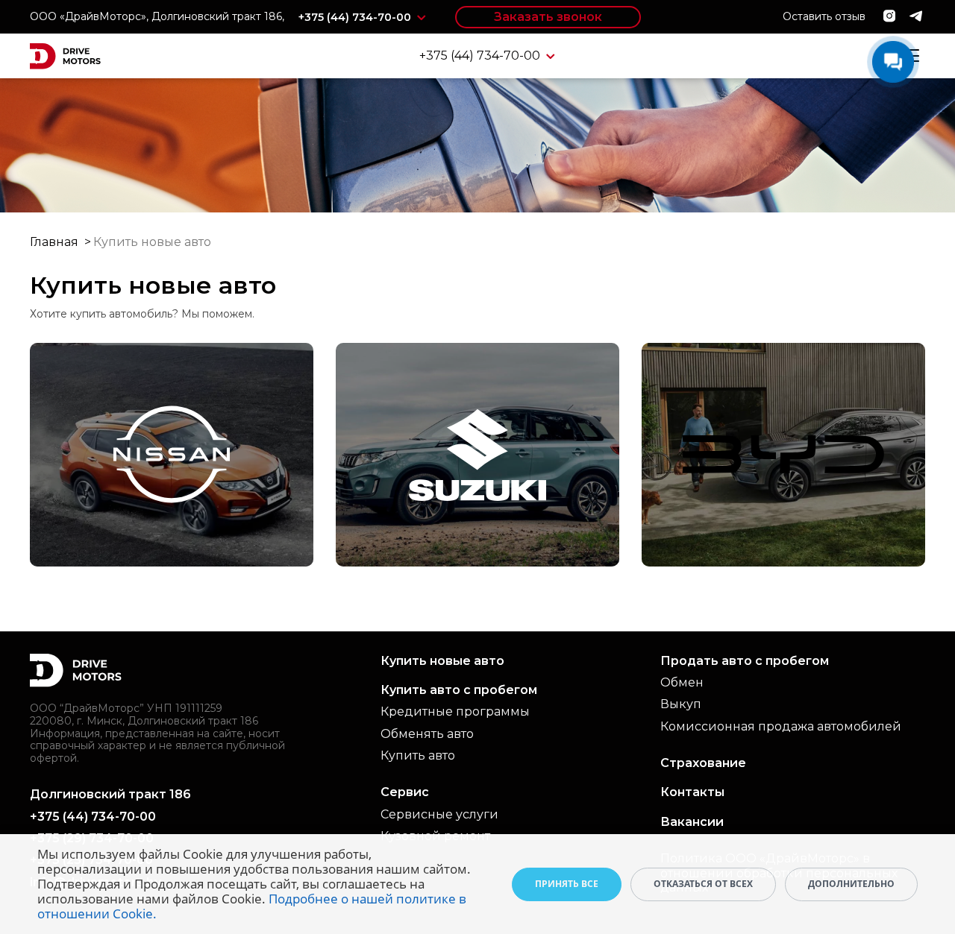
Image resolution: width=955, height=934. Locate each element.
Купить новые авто (442, 661)
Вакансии (692, 822)
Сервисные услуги (439, 814)
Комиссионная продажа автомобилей (780, 726)
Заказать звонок (548, 17)
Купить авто (418, 755)
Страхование (703, 763)
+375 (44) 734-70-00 (356, 17)
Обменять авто (427, 734)
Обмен (682, 682)
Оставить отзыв (824, 16)
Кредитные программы (455, 711)
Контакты (692, 792)
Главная (54, 242)
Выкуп (680, 704)
